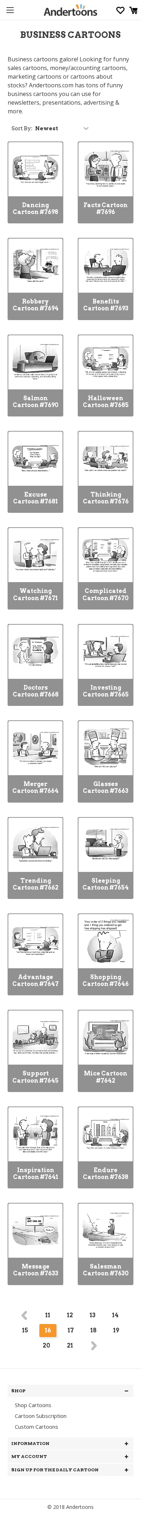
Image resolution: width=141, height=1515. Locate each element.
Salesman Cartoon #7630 (106, 1270)
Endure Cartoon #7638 (105, 1173)
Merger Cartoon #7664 (35, 787)
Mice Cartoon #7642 (105, 1077)
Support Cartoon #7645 (35, 1077)
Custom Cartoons (36, 1426)
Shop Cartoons (33, 1405)
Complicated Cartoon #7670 (105, 594)
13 (92, 1315)
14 (115, 1315)
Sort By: (22, 128)
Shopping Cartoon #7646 (105, 980)
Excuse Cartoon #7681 (35, 498)
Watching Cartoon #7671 (35, 594)
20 (46, 1345)
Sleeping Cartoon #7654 (105, 884)
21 (70, 1345)
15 (25, 1330)
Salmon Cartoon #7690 (36, 402)
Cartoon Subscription (41, 1415)
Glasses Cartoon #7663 (105, 787)
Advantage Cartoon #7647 (35, 980)
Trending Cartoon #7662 (36, 884)
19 (116, 1330)
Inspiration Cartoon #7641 (35, 1173)
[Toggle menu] (10, 10)
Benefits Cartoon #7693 (105, 305)
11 (47, 1315)
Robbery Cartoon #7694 (36, 305)
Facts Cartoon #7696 (106, 208)
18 (93, 1330)
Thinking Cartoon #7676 (106, 498)
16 (48, 1330)
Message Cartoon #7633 (35, 1270)
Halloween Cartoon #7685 (106, 402)
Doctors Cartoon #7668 (36, 691)
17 (71, 1330)
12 (70, 1315)
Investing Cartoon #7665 (106, 691)
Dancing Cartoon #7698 (35, 208)
